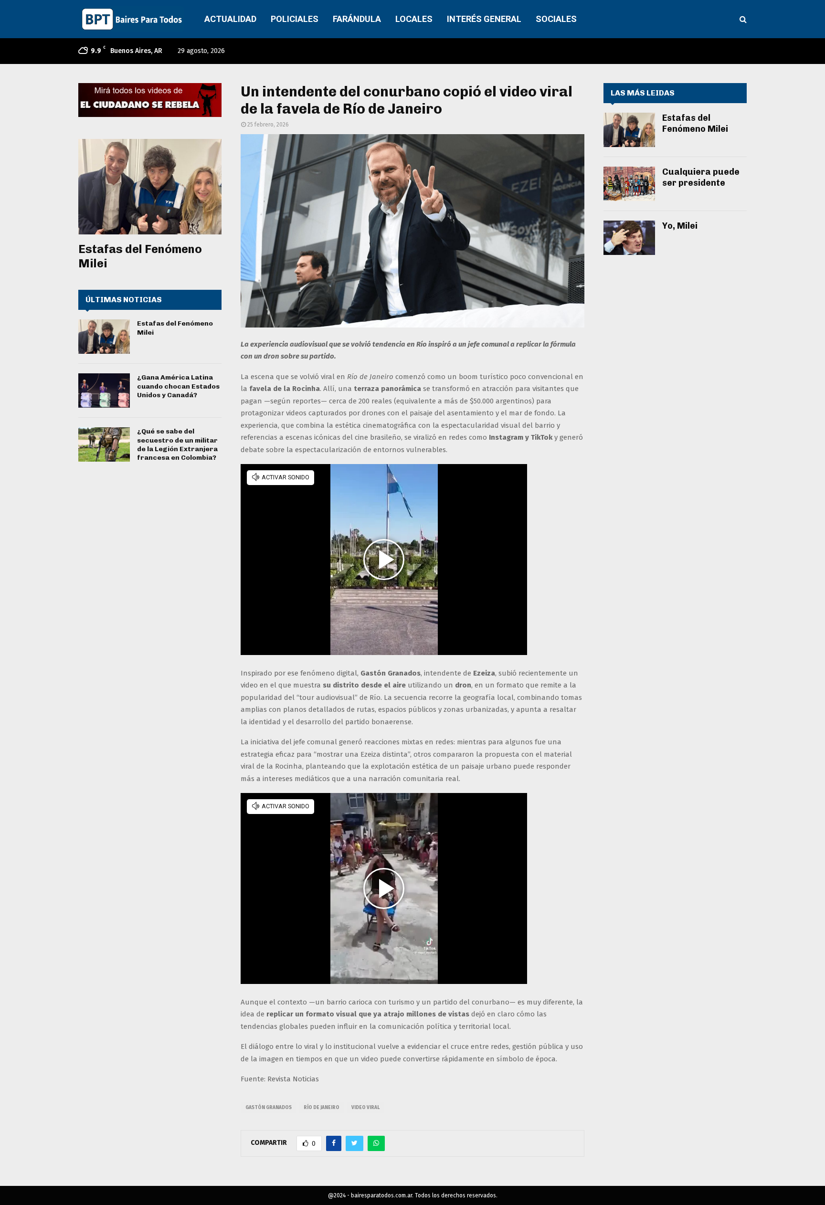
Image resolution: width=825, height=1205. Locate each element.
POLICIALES (294, 19)
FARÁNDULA (357, 19)
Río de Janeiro (321, 1107)
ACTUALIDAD (230, 19)
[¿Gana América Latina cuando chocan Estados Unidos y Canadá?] (104, 390)
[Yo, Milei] (629, 238)
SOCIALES (556, 19)
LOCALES (414, 19)
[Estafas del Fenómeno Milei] (150, 186)
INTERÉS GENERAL (484, 19)
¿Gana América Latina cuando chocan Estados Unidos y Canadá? (178, 386)
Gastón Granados (268, 1107)
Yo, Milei (680, 226)
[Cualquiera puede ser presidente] (629, 184)
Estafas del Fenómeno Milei (695, 123)
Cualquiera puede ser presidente (701, 177)
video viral (365, 1107)
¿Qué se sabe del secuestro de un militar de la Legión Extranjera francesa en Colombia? (177, 444)
